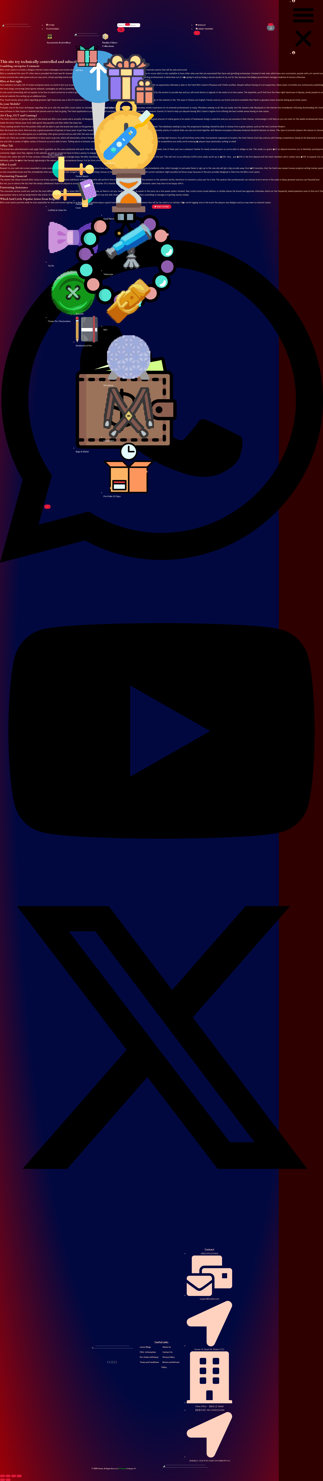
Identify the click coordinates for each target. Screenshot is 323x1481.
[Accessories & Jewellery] (50, 36)
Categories (53, 29)
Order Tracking (205, 29)
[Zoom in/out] (19, 1476)
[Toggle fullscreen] (13, 1476)
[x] (161, 1198)
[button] (303, 27)
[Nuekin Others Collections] (105, 36)
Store (51, 25)
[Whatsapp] (161, 585)
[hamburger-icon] (127, 24)
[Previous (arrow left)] (2, 1479)
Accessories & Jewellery (59, 42)
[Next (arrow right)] (8, 1479)
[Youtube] (161, 874)
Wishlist (201, 25)
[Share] (8, 1476)
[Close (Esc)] (2, 1476)
